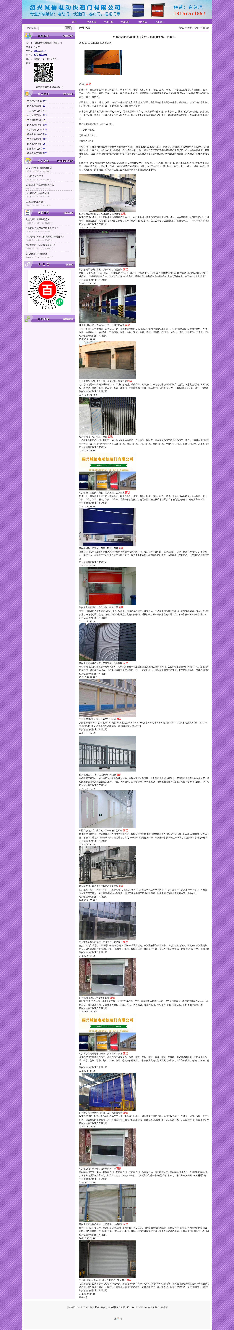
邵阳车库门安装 (34, 148)
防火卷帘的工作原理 (35, 201)
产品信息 (91, 21)
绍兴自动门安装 (34, 153)
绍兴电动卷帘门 (34, 105)
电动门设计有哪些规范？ (37, 219)
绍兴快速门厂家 (34, 129)
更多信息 (83, 1297)
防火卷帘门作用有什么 (36, 253)
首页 (74, 21)
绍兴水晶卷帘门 (34, 139)
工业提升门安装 (34, 110)
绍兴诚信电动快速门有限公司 (93, 224)
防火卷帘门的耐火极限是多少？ (41, 245)
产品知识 (125, 21)
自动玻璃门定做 (34, 115)
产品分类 (108, 21)
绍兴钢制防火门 (34, 120)
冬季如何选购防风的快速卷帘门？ (42, 227)
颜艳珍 (164, 1307)
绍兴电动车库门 (34, 143)
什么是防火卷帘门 (34, 176)
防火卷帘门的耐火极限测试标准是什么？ (45, 236)
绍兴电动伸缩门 (34, 124)
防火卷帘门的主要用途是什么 (40, 184)
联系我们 (159, 21)
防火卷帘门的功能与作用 (37, 193)
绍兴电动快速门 (34, 134)
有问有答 (142, 21)
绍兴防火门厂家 (34, 101)
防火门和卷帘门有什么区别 (39, 167)
